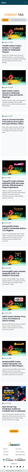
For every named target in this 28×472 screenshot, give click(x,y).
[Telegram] (20, 466)
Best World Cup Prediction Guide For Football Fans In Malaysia (13, 409)
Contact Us (5, 451)
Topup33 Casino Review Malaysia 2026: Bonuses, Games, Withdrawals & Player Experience (13, 184)
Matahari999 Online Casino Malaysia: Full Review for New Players (12, 363)
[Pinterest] (11, 466)
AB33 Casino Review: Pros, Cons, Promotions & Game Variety (14, 318)
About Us (5, 449)
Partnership (5, 454)
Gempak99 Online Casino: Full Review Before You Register (14, 228)
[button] (25, 2)
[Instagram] (7, 466)
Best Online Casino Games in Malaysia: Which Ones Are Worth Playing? (12, 94)
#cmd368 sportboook (18, 20)
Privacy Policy (18, 449)
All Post (5, 20)
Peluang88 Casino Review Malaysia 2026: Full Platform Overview (14, 273)
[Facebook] (4, 466)
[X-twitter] (14, 466)
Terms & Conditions (20, 451)
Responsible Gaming (20, 454)
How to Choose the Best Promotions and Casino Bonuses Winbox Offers (13, 121)
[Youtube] (17, 466)
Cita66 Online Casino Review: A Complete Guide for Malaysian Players (11, 48)
